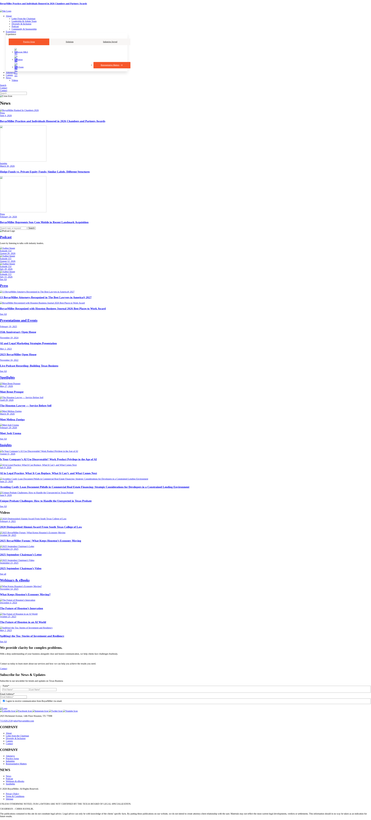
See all (3, 574)
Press (4, 285)
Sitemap (9, 799)
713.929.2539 (6, 721)
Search (3, 85)
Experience (11, 31)
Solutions (69, 42)
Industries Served (110, 42)
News (8, 77)
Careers (9, 75)
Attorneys (10, 72)
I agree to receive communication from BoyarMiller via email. (34, 701)
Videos (15, 80)
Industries (10, 761)
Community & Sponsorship (24, 29)
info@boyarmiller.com (23, 721)
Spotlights (7, 377)
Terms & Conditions (15, 796)
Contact (3, 88)
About (9, 16)
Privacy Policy (12, 793)
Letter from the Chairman (17, 736)
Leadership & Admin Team (24, 21)
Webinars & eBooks (15, 580)
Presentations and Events (18, 320)
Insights (6, 445)
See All (3, 279)
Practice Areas (29, 42)
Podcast (15, 26)
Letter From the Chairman (23, 18)
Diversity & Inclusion (21, 24)
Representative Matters (16, 764)
